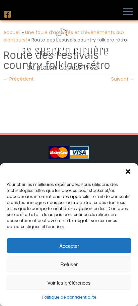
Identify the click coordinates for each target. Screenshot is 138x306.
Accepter (69, 245)
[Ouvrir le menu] (129, 12)
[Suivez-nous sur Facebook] (8, 14)
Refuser (69, 264)
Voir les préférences (69, 282)
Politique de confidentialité (69, 297)
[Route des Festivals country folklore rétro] (69, 104)
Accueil (11, 32)
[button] (128, 171)
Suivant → (123, 79)
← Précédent (18, 79)
